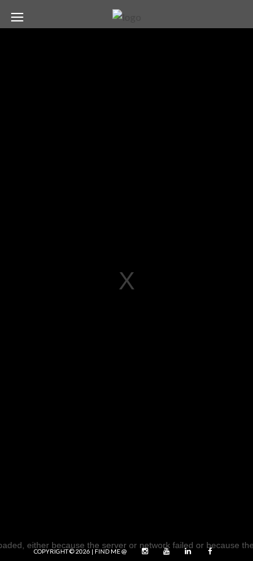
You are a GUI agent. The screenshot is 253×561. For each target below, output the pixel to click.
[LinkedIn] (185, 551)
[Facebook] (206, 551)
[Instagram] (142, 551)
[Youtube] (163, 551)
